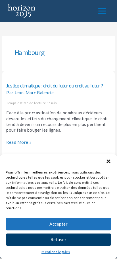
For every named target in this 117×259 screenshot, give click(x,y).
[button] (108, 161)
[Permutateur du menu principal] (102, 11)
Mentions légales (55, 252)
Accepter (58, 223)
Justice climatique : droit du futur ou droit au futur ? (54, 86)
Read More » (19, 142)
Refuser (59, 239)
